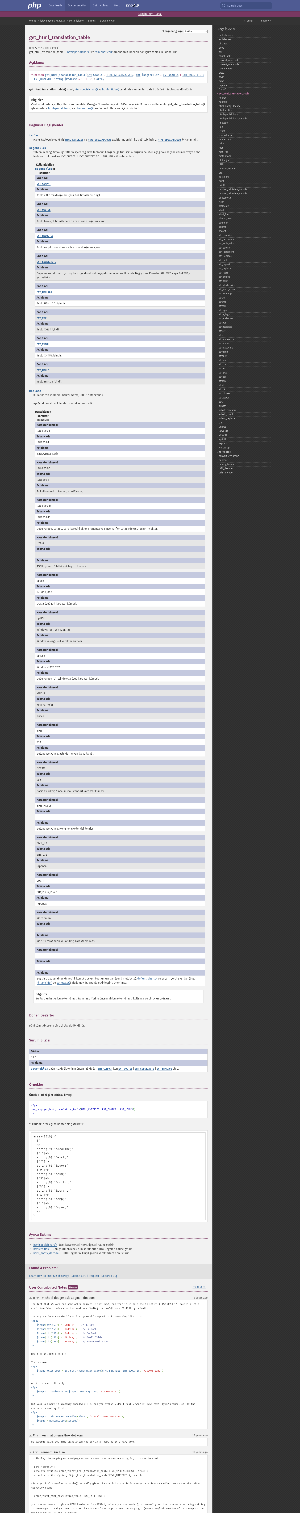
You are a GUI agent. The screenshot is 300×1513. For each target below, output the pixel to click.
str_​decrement (227, 239)
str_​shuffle (224, 276)
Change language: (172, 31)
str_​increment (226, 251)
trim (221, 422)
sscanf (222, 231)
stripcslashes (226, 318)
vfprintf (223, 435)
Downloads (55, 5)
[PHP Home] (35, 5)
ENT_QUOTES (170, 75)
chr (220, 52)
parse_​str (224, 176)
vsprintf (223, 443)
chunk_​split (225, 56)
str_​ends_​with (226, 243)
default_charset (147, 978)
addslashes (225, 39)
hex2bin (223, 101)
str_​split (223, 281)
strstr (222, 385)
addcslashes (226, 35)
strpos (222, 360)
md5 (221, 147)
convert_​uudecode (229, 60)
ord (220, 172)
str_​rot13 (223, 272)
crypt (221, 76)
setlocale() (63, 982)
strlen (222, 335)
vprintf (222, 439)
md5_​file (223, 151)
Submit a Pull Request (85, 1275)
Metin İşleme (76, 20)
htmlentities (225, 110)
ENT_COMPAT (44, 183)
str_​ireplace (225, 256)
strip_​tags (224, 314)
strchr (222, 297)
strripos (223, 372)
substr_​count (226, 414)
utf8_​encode (226, 472)
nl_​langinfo (225, 160)
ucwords (223, 431)
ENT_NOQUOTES (45, 235)
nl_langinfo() (44, 982)
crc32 (221, 72)
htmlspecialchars (228, 114)
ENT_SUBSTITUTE (193, 75)
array (100, 79)
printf (222, 185)
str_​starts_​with (227, 285)
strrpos (223, 376)
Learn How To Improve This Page (49, 1275)
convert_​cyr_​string (229, 456)
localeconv (225, 139)
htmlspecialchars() (78, 52)
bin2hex (223, 43)
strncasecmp (226, 347)
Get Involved (101, 5)
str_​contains (225, 235)
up (31, 1298)
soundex (223, 222)
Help (117, 5)
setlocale (224, 206)
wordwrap (224, 447)
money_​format (227, 464)
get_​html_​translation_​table (234, 93)
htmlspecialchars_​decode (233, 118)
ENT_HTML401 (42, 79)
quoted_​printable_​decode (233, 189)
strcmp (222, 301)
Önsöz (32, 20)
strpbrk (223, 356)
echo (221, 81)
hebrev (222, 97)
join (221, 126)
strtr (221, 401)
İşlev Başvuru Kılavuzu (52, 20)
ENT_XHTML (43, 344)
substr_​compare (227, 410)
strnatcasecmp (227, 339)
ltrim (221, 143)
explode (223, 85)
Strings (92, 20)
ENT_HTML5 (43, 370)
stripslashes (225, 326)
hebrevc (223, 460)
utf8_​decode (226, 468)
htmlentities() (103, 52)
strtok (222, 389)
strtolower (224, 393)
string (58, 79)
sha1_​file (224, 214)
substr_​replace (227, 418)
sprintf (222, 226)
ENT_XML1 (42, 318)
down (37, 1298)
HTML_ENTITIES (74, 139)
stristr (222, 331)
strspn (222, 381)
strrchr (222, 364)
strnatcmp (224, 343)
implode (223, 122)
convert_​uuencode (229, 64)
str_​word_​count (227, 289)
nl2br (221, 164)
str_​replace (225, 268)
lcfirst (222, 131)
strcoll (222, 306)
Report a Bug (109, 1275)
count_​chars (225, 68)
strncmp (223, 351)
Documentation (77, 5)
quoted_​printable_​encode (233, 193)
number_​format (227, 168)
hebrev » (266, 20)
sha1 (221, 210)
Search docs (235, 5)
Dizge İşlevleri (107, 20)
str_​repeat (224, 264)
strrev (222, 368)
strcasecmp (225, 293)
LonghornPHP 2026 (150, 13)
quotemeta (225, 197)
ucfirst (222, 426)
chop (221, 47)
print (221, 181)
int (89, 75)
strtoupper (224, 397)
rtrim (221, 201)
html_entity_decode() (46, 1253)
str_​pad (223, 260)
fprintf (222, 89)
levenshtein (225, 135)
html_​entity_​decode (230, 106)
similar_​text (225, 218)
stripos (222, 322)
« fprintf (248, 20)
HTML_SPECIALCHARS (119, 75)
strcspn (223, 310)
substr (222, 406)
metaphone (225, 156)
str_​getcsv (224, 247)
